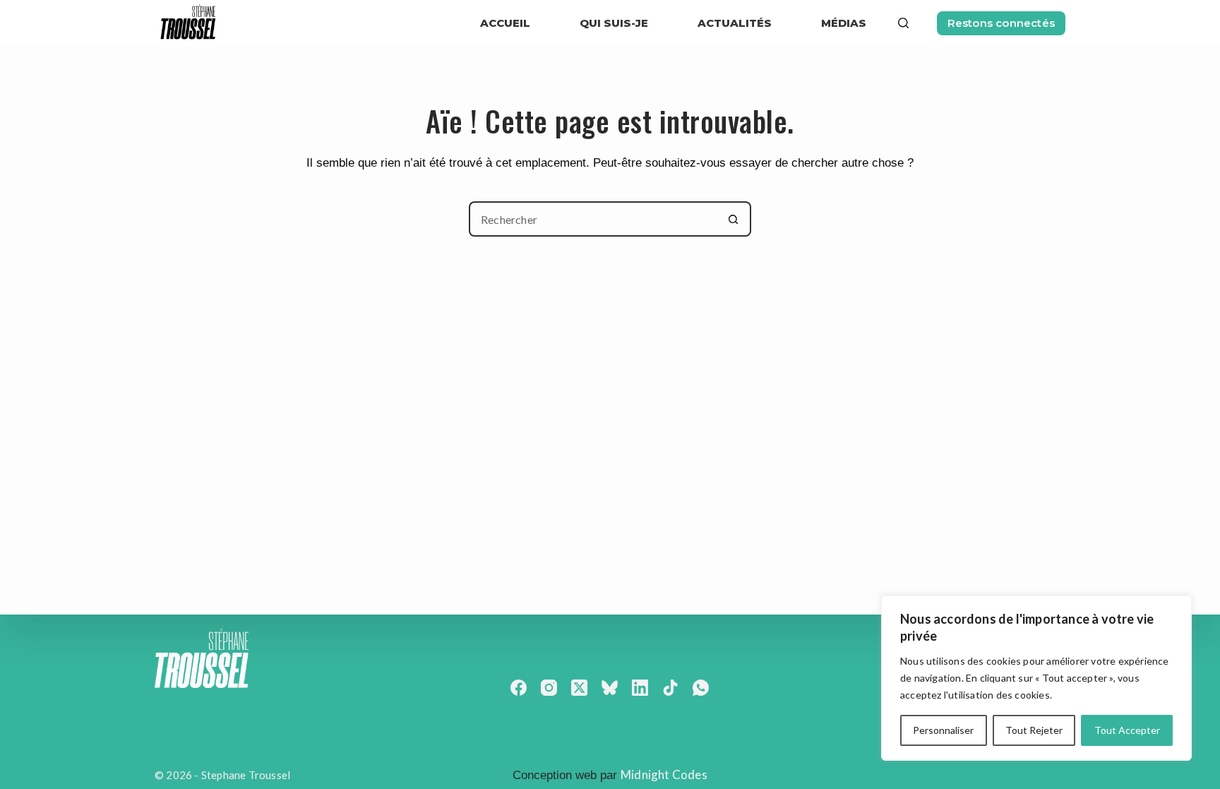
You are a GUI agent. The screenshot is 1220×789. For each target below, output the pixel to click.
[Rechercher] (903, 23)
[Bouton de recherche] (733, 219)
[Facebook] (518, 688)
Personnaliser (943, 730)
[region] (1036, 678)
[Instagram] (549, 688)
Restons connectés (1001, 23)
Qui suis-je (614, 23)
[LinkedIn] (640, 688)
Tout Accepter (1127, 730)
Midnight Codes (664, 774)
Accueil (505, 23)
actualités (735, 23)
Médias (843, 23)
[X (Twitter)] (579, 688)
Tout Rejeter (1034, 730)
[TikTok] (670, 688)
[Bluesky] (610, 688)
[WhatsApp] (701, 688)
